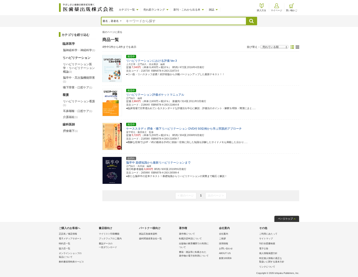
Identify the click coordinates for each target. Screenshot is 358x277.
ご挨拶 (222, 238)
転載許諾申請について (190, 238)
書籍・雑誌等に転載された (194, 254)
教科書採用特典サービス (71, 261)
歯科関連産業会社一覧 (150, 238)
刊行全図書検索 (267, 243)
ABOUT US (225, 253)
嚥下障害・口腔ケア (77, 87)
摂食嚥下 (70, 130)
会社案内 (223, 233)
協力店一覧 (64, 248)
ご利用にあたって (268, 233)
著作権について (187, 233)
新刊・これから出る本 (186, 9)
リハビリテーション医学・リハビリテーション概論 (79, 68)
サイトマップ (266, 238)
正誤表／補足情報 (68, 233)
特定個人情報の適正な (271, 260)
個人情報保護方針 (268, 253)
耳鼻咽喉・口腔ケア (77, 111)
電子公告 (263, 248)
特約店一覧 (64, 243)
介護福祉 (70, 117)
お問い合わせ (226, 248)
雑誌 (211, 9)
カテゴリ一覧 (127, 9)
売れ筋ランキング (154, 9)
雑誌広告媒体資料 (148, 233)
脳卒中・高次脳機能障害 (79, 79)
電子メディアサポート (70, 238)
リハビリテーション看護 (79, 103)
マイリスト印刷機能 (109, 233)
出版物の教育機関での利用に (194, 245)
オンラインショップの (70, 255)
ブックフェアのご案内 (110, 238)
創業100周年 (225, 258)
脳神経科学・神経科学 (79, 50)
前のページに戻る (112, 32)
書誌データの (108, 245)
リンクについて (267, 266)
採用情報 (223, 243)
